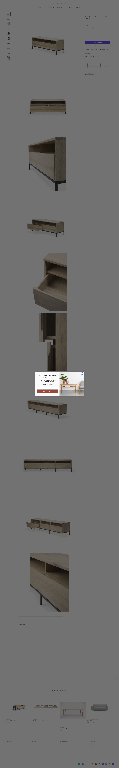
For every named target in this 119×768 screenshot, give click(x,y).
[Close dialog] (82, 373)
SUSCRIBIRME (47, 391)
